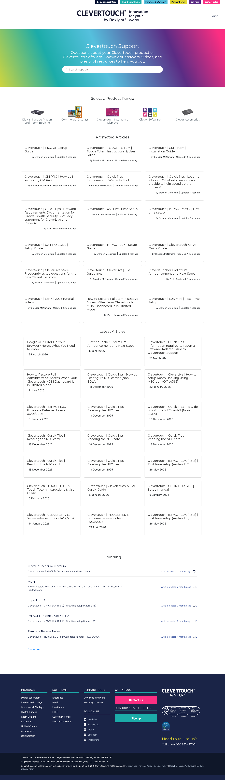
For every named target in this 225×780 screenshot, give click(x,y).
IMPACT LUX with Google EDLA (48, 616)
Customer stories (61, 716)
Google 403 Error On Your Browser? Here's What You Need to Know (51, 345)
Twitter (91, 729)
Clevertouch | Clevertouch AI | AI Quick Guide (172, 246)
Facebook (93, 724)
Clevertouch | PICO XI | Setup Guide (46, 149)
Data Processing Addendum (182, 766)
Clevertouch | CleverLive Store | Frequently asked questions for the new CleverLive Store (50, 273)
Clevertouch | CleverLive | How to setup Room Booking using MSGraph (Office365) (172, 378)
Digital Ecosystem (30, 697)
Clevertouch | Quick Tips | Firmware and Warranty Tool (108, 178)
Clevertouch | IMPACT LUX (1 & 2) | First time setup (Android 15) (173, 462)
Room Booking (29, 716)
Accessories (27, 731)
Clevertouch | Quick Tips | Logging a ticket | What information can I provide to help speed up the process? (174, 182)
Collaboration (28, 735)
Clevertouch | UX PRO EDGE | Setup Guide (46, 246)
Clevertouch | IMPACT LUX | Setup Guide (112, 246)
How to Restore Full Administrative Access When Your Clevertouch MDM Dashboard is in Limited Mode (112, 304)
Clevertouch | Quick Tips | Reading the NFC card (106, 408)
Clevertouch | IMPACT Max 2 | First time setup (174, 210)
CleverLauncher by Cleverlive (47, 566)
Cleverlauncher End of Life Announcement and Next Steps (172, 272)
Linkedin (92, 734)
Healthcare (58, 707)
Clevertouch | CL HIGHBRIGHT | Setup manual (171, 487)
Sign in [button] (215, 16)
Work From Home (61, 721)
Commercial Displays (32, 707)
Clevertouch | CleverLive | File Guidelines (108, 272)
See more (34, 649)
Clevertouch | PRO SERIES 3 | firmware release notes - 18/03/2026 (108, 518)
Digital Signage (29, 712)
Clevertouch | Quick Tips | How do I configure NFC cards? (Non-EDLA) (112, 378)
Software (26, 721)
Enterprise (57, 697)
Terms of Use (131, 766)
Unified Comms (29, 726)
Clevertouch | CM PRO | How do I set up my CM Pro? (49, 178)
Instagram (93, 739)
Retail (55, 702)
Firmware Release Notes (44, 631)
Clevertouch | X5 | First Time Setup (112, 209)
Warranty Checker (93, 702)
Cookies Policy (161, 766)
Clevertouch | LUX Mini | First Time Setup (174, 300)
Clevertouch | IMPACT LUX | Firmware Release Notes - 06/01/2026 (47, 410)
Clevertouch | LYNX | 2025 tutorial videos (49, 300)
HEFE (55, 712)
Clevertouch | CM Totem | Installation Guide (167, 149)
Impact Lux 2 (36, 600)
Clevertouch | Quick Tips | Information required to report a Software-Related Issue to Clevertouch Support (171, 347)
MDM (31, 581)
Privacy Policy (145, 766)
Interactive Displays (31, 702)
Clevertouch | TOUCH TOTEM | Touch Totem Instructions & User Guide (111, 151)
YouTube (92, 719)
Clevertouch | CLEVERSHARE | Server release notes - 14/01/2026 (51, 516)
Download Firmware (94, 697)
